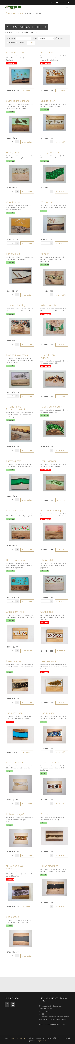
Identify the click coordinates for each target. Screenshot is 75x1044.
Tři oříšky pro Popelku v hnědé (15, 408)
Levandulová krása (17, 354)
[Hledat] (52, 2)
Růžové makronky (50, 510)
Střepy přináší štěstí (51, 152)
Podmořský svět (15, 52)
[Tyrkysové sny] (20, 736)
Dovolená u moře (16, 560)
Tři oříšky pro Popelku (48, 356)
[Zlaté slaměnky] (20, 633)
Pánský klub (13, 253)
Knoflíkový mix (14, 510)
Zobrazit (28, 90)
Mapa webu (41, 1041)
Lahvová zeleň (14, 460)
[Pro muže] (54, 837)
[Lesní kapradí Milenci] (20, 125)
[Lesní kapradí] (54, 484)
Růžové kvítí (47, 202)
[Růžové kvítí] (54, 225)
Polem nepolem (15, 762)
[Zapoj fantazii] (20, 226)
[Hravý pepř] (20, 174)
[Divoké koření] (54, 123)
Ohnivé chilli (47, 560)
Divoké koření (48, 100)
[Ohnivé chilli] (54, 584)
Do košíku (27, 142)
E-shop (20, 13)
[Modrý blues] (54, 735)
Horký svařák (48, 52)
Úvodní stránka (11, 13)
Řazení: (35, 38)
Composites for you (19, 1038)
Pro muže (45, 814)
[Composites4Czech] (13, 7)
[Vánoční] (54, 278)
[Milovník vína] (20, 685)
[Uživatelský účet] (57, 2)
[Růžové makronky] (54, 534)
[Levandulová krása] (20, 379)
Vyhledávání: (11, 38)
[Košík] (68, 2)
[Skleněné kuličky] (20, 327)
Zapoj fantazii (14, 202)
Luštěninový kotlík (50, 762)
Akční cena (21, 43)
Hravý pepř (12, 152)
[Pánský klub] (20, 276)
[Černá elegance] (54, 888)
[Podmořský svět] (20, 76)
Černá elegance (49, 865)
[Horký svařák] (54, 76)
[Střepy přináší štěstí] (54, 174)
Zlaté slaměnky (15, 611)
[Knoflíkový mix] (20, 532)
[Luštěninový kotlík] (54, 786)
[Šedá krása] (20, 939)
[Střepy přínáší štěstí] (54, 430)
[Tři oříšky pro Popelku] (54, 380)
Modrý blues (47, 712)
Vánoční (45, 253)
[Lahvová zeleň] (20, 483)
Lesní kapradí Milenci (18, 100)
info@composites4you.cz (55, 1024)
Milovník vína (13, 661)
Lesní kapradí (48, 460)
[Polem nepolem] (20, 785)
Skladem (60, 38)
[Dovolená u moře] (20, 584)
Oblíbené (12, 43)
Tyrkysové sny (14, 712)
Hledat (31, 43)
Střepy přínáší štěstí (51, 406)
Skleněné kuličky (15, 305)
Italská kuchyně (15, 814)
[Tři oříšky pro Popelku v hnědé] (20, 433)
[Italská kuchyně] (20, 838)
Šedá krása (12, 916)
